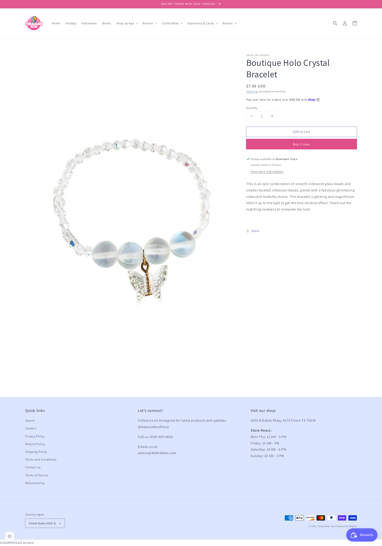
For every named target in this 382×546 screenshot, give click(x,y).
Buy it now (301, 144)
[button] (335, 23)
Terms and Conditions (41, 459)
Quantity (251, 108)
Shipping (252, 91)
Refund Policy (35, 444)
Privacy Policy (34, 436)
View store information (267, 172)
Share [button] (255, 231)
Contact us (33, 467)
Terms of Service (36, 475)
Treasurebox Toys (326, 526)
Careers (30, 428)
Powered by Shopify (346, 526)
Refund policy (35, 483)
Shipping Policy (36, 452)
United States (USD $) (42, 523)
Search (30, 421)
